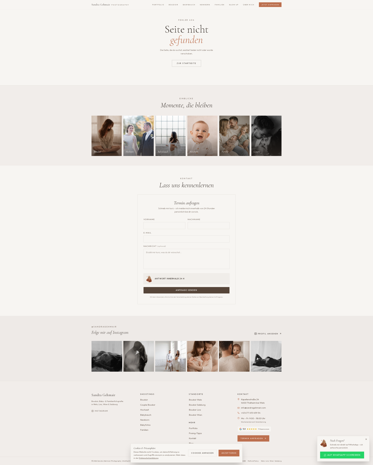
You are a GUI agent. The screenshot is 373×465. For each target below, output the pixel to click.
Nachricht (155, 246)
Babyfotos (145, 424)
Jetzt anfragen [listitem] (270, 5)
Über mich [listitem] (248, 5)
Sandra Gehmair (110, 4)
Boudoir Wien (195, 414)
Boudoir (144, 399)
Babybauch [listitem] (189, 5)
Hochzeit (144, 409)
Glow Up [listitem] (233, 5)
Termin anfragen (251, 438)
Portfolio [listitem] (158, 5)
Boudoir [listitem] (173, 5)
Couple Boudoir (147, 404)
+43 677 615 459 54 (250, 412)
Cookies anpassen (202, 453)
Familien (144, 429)
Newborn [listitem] (205, 5)
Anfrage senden (186, 290)
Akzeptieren (228, 453)
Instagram (101, 411)
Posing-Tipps (195, 433)
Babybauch (145, 414)
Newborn (144, 419)
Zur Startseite (186, 63)
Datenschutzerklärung (148, 458)
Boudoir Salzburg (197, 404)
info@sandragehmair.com (253, 407)
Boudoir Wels (195, 399)
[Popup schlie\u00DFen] (366, 439)
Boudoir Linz (195, 409)
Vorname (149, 219)
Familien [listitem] (219, 5)
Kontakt (192, 438)
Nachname (194, 219)
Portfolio (193, 428)
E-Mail (148, 233)
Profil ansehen (268, 333)
